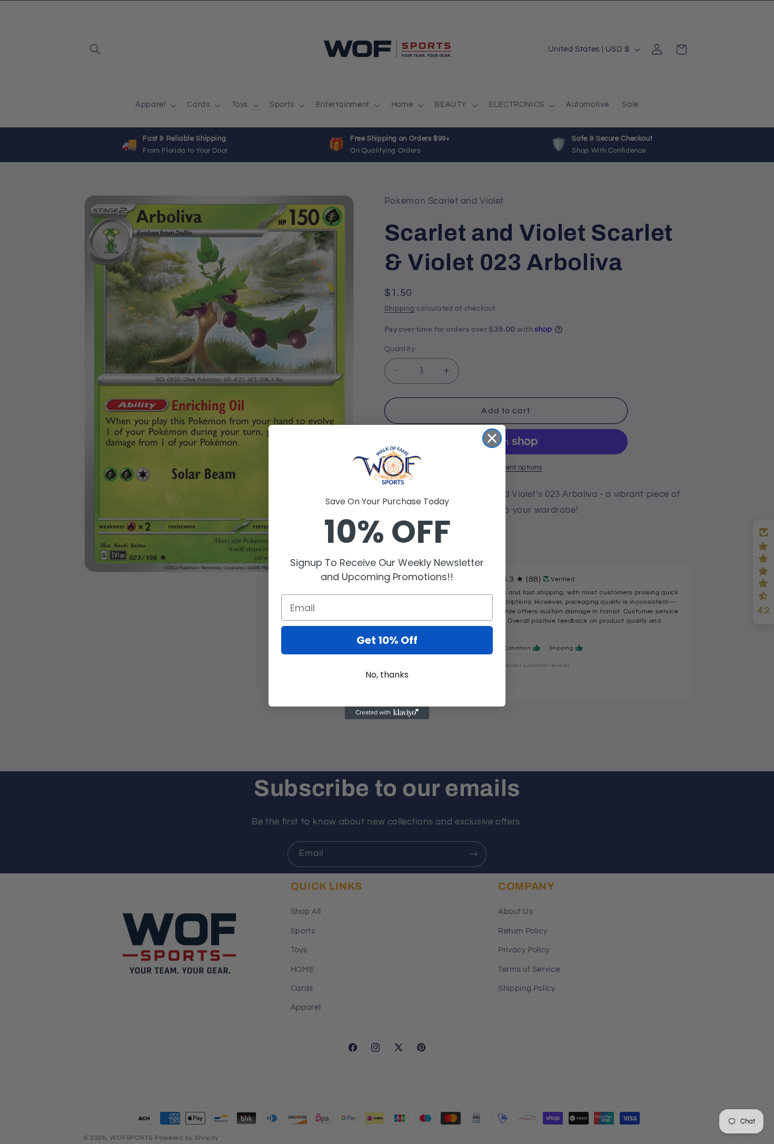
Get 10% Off (387, 640)
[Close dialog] (492, 438)
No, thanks (387, 675)
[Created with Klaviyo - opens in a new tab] (387, 713)
